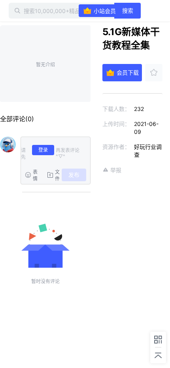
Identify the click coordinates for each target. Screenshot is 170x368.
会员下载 (128, 72)
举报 (115, 170)
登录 (43, 150)
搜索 (127, 10)
